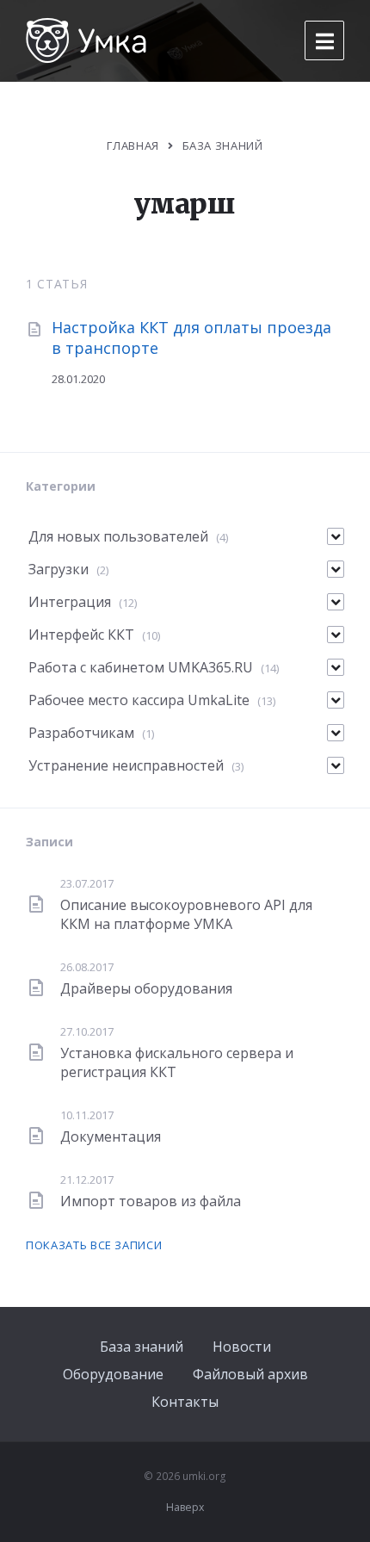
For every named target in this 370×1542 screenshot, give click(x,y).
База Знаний (222, 145)
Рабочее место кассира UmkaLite (139, 699)
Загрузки (58, 569)
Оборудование (113, 1374)
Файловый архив (250, 1374)
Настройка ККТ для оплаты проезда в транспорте (191, 337)
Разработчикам (81, 732)
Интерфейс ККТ (81, 634)
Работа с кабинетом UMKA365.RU (140, 667)
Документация (110, 1136)
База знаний (141, 1346)
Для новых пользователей (118, 536)
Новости (242, 1346)
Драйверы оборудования (146, 988)
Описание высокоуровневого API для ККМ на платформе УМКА (186, 914)
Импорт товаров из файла (150, 1201)
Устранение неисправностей (126, 765)
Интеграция (69, 601)
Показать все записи (94, 1245)
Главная (133, 145)
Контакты (185, 1401)
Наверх (185, 1507)
